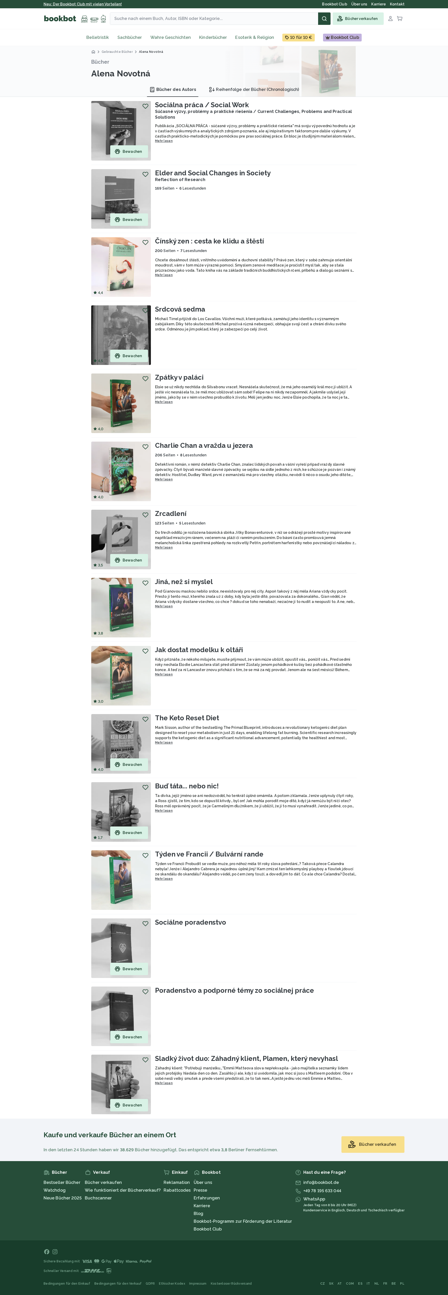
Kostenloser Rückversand (231, 1283)
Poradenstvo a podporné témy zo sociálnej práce (234, 990)
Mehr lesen (164, 141)
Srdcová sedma (180, 309)
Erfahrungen (207, 1198)
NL (376, 1283)
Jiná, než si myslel (184, 582)
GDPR (150, 1283)
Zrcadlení (170, 513)
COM (350, 1283)
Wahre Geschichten (170, 37)
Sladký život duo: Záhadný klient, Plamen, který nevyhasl (246, 1058)
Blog (198, 1213)
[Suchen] (324, 18)
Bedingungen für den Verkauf (118, 1283)
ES (360, 1283)
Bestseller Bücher (62, 1182)
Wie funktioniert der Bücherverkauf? (123, 1190)
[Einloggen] (390, 18)
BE (393, 1283)
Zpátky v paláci (179, 377)
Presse (200, 1190)
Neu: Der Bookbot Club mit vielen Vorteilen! (83, 4)
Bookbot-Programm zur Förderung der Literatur (243, 1221)
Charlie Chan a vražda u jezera (204, 445)
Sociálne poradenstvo (190, 922)
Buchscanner (98, 1198)
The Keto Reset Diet (187, 718)
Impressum (198, 1283)
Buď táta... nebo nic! (187, 786)
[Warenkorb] (399, 18)
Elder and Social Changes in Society (213, 173)
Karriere (202, 1205)
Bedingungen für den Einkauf (67, 1283)
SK (331, 1283)
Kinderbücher (213, 37)
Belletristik (97, 37)
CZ (322, 1283)
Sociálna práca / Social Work (202, 105)
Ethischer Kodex (172, 1283)
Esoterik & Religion (254, 37)
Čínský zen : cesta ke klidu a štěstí (209, 241)
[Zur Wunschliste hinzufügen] (145, 106)
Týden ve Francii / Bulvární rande (209, 854)
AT (340, 1283)
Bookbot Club (208, 1229)
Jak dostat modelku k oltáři (199, 650)
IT (368, 1283)
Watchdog (55, 1190)
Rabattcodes (177, 1190)
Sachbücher (129, 37)
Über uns (203, 1182)
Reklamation (177, 1182)
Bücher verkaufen (103, 1182)
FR (385, 1283)
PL (402, 1283)
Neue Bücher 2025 (63, 1198)
